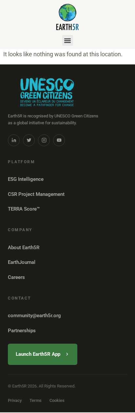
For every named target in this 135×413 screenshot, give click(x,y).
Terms (35, 400)
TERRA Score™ (24, 209)
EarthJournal (21, 262)
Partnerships (22, 331)
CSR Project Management (36, 194)
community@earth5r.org (34, 315)
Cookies (57, 400)
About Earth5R (23, 247)
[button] (67, 40)
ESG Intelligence (26, 179)
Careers (16, 277)
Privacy (15, 400)
